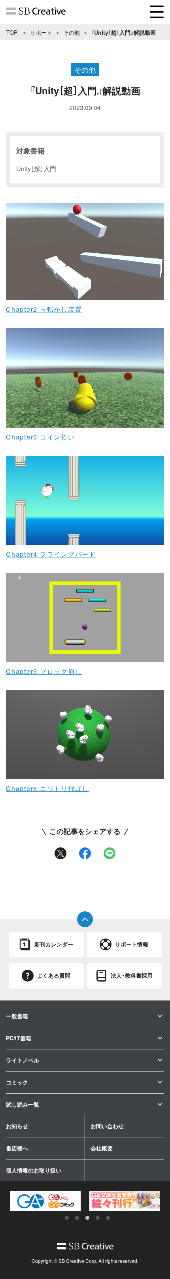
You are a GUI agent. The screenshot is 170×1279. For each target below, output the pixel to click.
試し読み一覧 (22, 1104)
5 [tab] (108, 1218)
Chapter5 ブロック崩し (44, 671)
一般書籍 (17, 1016)
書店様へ (17, 1148)
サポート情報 (131, 944)
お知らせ (17, 1125)
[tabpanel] (45, 1201)
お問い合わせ (107, 1125)
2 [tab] (77, 1218)
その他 (71, 32)
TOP (11, 32)
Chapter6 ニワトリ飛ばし (47, 788)
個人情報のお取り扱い (33, 1170)
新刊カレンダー (53, 944)
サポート (41, 32)
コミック (17, 1082)
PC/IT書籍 (18, 1038)
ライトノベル (22, 1060)
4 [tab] (98, 1218)
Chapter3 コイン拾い (40, 436)
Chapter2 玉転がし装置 (44, 309)
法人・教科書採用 (132, 975)
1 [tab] (67, 1218)
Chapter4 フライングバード (51, 554)
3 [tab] (87, 1218)
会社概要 (102, 1148)
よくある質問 (53, 975)
